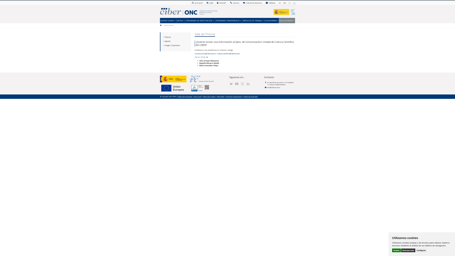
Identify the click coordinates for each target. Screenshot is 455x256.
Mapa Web (220, 97)
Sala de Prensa (286, 20)
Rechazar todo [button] (408, 250)
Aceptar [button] (396, 250)
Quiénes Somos (167, 20)
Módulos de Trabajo (252, 20)
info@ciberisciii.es (273, 87)
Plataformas (271, 20)
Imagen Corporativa (172, 45)
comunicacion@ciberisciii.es (205, 54)
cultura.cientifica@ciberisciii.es (228, 54)
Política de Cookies (209, 97)
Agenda (167, 41)
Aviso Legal (197, 97)
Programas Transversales (228, 20)
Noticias (168, 37)
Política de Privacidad (184, 97)
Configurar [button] (421, 250)
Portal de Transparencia (234, 97)
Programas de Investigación (199, 20)
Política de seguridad (250, 97)
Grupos (180, 20)
